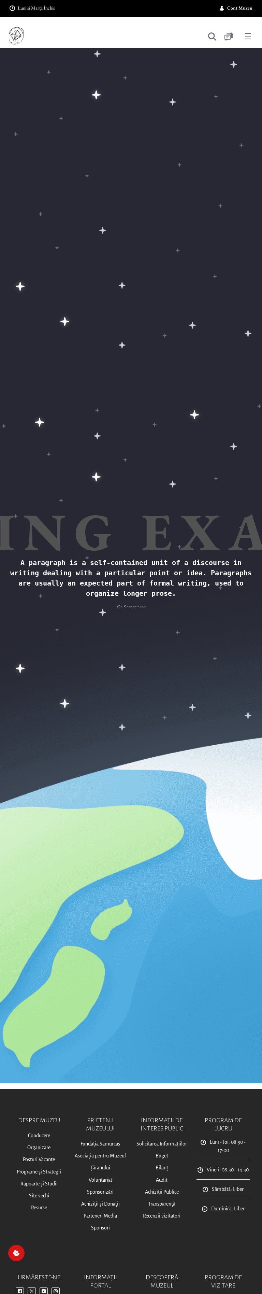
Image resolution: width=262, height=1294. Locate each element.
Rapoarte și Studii (39, 1183)
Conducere (39, 1135)
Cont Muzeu (239, 8)
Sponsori (100, 1227)
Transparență (161, 1204)
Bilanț (162, 1167)
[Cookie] (16, 1253)
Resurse (39, 1207)
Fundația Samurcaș (100, 1144)
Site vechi (39, 1195)
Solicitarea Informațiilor (161, 1144)
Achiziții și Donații (100, 1204)
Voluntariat (100, 1180)
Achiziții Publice (162, 1192)
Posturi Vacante (39, 1159)
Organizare (38, 1147)
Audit (162, 1180)
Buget (162, 1155)
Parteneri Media (100, 1216)
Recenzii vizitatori (161, 1216)
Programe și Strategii (39, 1172)
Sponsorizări (100, 1192)
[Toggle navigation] (248, 36)
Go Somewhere (131, 607)
